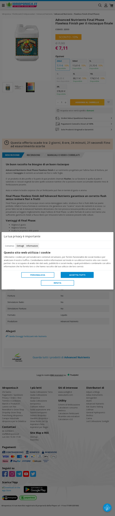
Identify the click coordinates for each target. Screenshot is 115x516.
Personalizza (37, 275)
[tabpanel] (57, 259)
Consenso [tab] (9, 245)
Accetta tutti (77, 275)
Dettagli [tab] (20, 245)
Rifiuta (57, 283)
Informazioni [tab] (32, 245)
